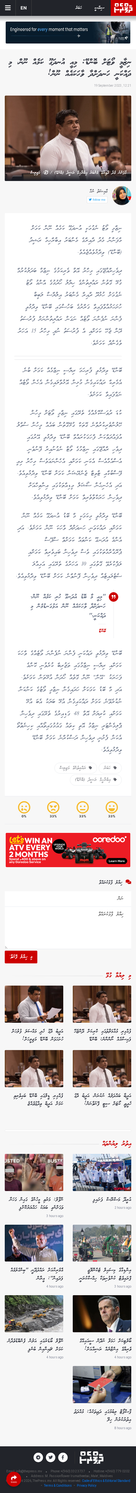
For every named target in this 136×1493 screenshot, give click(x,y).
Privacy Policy (86, 1485)
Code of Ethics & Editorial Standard (106, 1481)
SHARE (14, 1482)
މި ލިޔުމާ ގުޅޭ (118, 976)
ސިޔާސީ (99, 8)
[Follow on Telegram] (38, 1457)
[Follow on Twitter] (50, 1457)
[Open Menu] (8, 8)
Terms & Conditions (58, 1485)
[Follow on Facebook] (63, 1457)
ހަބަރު (79, 8)
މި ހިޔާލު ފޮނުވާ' (21, 957)
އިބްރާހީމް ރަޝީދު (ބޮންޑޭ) (94, 779)
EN (24, 7)
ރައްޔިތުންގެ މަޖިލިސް (74, 768)
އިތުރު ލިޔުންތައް (116, 1144)
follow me (98, 199)
